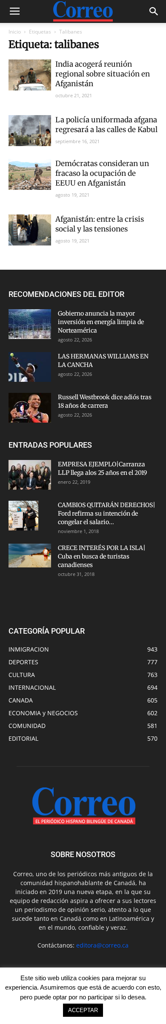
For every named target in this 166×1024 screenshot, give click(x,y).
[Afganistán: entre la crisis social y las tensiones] (30, 229)
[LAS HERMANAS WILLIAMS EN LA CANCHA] (30, 367)
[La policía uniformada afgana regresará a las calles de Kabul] (30, 130)
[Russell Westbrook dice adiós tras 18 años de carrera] (30, 408)
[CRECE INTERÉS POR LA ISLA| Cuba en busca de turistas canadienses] (30, 555)
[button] (154, 11)
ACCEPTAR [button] (83, 1010)
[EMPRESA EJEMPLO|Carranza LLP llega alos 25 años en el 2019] (30, 475)
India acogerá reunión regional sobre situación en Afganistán (102, 73)
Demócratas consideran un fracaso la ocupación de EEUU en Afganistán (102, 173)
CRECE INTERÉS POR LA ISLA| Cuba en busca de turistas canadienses (102, 556)
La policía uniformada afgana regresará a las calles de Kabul (106, 124)
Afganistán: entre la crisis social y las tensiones (99, 224)
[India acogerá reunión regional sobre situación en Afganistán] (30, 74)
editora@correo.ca (102, 945)
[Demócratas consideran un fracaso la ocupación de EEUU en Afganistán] (30, 174)
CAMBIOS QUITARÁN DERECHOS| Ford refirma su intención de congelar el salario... (106, 513)
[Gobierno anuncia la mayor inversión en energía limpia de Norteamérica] (30, 324)
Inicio (15, 31)
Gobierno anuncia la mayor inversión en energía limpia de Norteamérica (101, 322)
